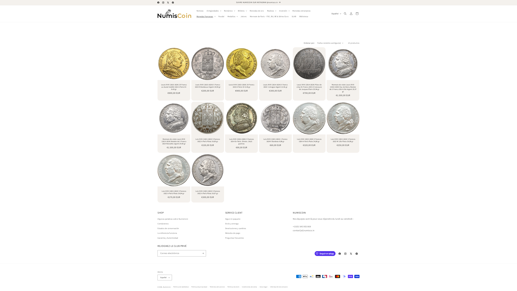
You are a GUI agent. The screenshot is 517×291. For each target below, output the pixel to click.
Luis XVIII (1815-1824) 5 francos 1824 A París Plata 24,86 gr (309, 140)
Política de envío (233, 287)
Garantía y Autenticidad (168, 238)
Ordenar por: (309, 43)
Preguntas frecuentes (234, 238)
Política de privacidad (199, 287)
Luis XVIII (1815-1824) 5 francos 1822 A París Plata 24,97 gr (207, 192)
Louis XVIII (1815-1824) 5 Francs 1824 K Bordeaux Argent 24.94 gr (208, 86)
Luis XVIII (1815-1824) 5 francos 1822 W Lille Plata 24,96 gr (343, 140)
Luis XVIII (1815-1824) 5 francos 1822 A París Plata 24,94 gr (174, 192)
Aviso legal (264, 287)
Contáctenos (163, 223)
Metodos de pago (232, 233)
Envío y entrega (232, 223)
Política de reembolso (181, 287)
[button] (213, 11)
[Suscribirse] (203, 253)
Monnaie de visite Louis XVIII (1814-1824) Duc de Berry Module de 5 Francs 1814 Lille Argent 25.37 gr (343, 88)
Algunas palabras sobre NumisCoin (173, 219)
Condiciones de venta (249, 287)
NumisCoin (167, 287)
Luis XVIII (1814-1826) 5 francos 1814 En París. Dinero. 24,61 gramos (241, 141)
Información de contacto (279, 287)
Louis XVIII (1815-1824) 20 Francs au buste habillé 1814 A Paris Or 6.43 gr (174, 87)
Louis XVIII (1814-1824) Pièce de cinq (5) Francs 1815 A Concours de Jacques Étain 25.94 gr (309, 87)
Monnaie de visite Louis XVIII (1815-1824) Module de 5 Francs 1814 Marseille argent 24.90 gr (174, 141)
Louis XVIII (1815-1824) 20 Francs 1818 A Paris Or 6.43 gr (241, 86)
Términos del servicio (217, 287)
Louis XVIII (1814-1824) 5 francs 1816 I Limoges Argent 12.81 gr (275, 86)
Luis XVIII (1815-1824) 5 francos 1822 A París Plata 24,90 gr (207, 140)
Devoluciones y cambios (235, 228)
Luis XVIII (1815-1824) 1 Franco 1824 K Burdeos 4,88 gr (275, 140)
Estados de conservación (168, 228)
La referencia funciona (167, 233)
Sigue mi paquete (232, 219)
